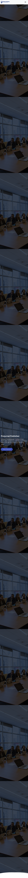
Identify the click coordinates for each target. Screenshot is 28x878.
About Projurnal (7, 449)
